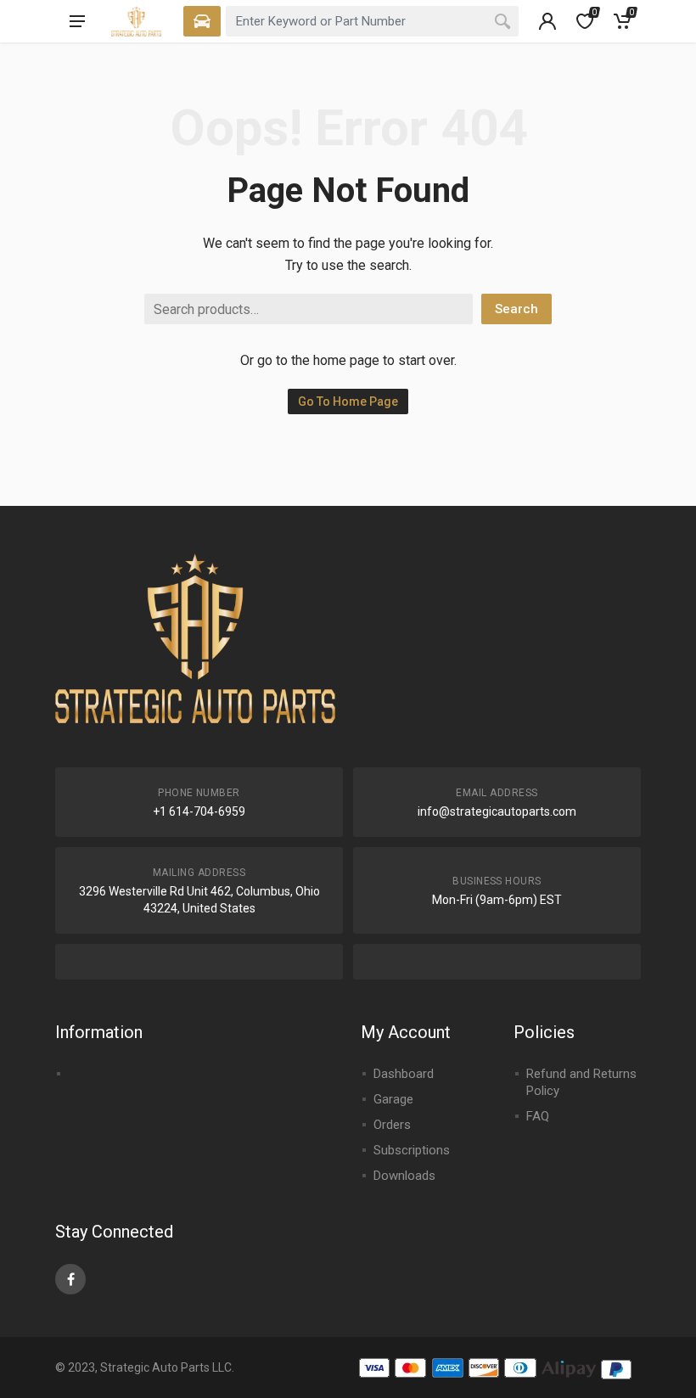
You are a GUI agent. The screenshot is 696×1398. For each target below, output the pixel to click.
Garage (393, 1099)
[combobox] (372, 21)
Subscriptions (411, 1150)
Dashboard (403, 1073)
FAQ (537, 1116)
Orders (392, 1124)
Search (516, 309)
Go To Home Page (348, 401)
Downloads (404, 1175)
